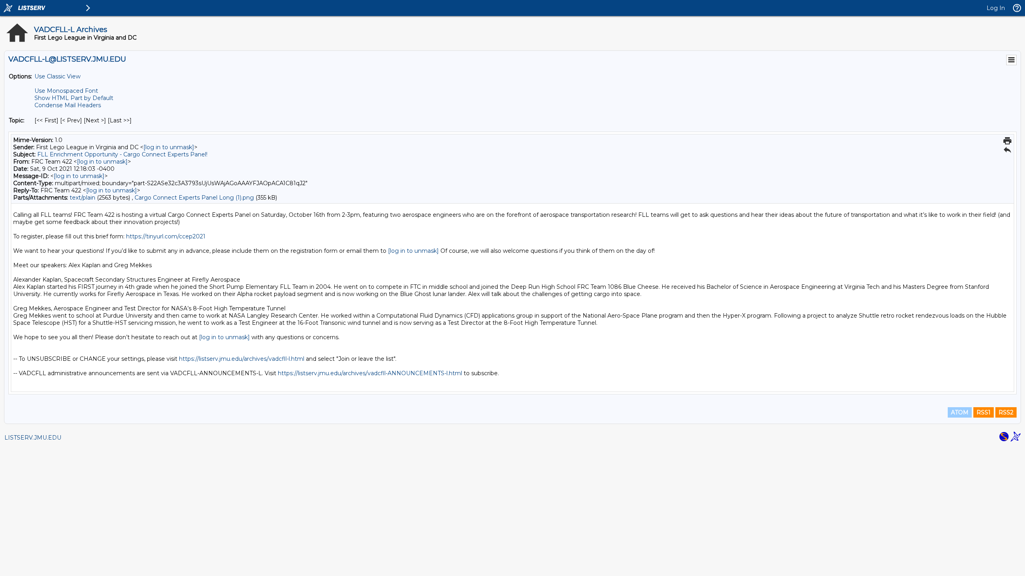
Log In (996, 8)
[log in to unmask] (168, 147)
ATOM (960, 412)
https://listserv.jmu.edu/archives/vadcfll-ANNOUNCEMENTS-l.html (370, 373)
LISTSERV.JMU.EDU (32, 437)
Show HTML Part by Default (73, 98)
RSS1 (984, 412)
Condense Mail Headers (67, 105)
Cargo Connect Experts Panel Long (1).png (194, 197)
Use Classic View (57, 76)
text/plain (82, 197)
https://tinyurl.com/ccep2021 (165, 236)
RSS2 (1006, 412)
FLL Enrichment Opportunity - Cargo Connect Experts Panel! (122, 154)
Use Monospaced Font (66, 90)
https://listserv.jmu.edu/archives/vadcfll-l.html (241, 358)
